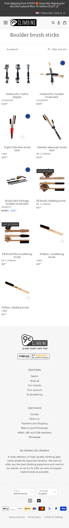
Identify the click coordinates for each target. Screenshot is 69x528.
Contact (34, 414)
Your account (34, 390)
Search (34, 376)
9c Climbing (57, 517)
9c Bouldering (35, 394)
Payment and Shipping (35, 423)
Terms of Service (17, 517)
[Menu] (6, 22)
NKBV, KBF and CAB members (35, 432)
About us (34, 418)
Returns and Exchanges (34, 427)
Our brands (34, 385)
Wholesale (34, 437)
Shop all (34, 380)
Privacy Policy (34, 517)
